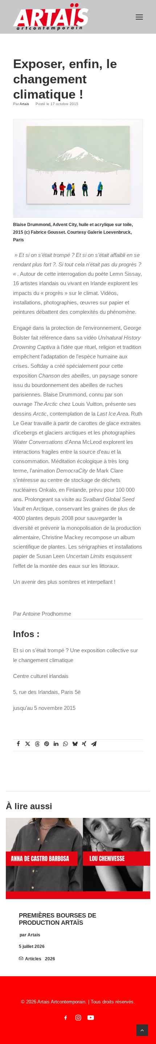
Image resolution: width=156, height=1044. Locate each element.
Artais (24, 104)
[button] (139, 17)
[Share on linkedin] (56, 744)
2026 (50, 958)
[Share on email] (93, 744)
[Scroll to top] (142, 1030)
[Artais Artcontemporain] (51, 16)
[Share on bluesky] (74, 744)
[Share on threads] (37, 744)
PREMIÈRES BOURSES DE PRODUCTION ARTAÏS (57, 919)
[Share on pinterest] (46, 744)
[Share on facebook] (18, 744)
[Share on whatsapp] (65, 744)
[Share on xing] (84, 744)
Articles (33, 958)
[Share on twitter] (27, 744)
